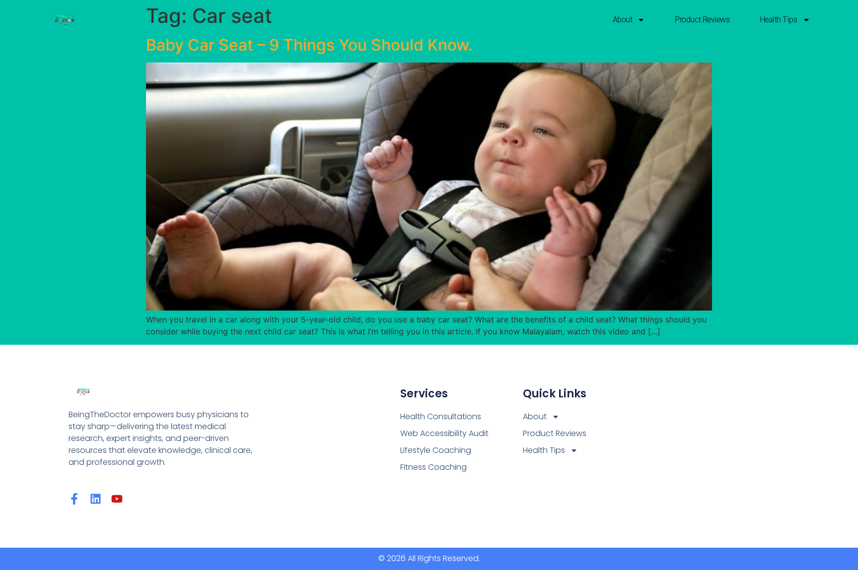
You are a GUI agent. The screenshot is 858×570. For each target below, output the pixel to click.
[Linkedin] (95, 499)
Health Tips (778, 19)
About (623, 19)
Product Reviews (702, 19)
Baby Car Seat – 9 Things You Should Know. (309, 45)
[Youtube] (117, 499)
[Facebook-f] (74, 499)
